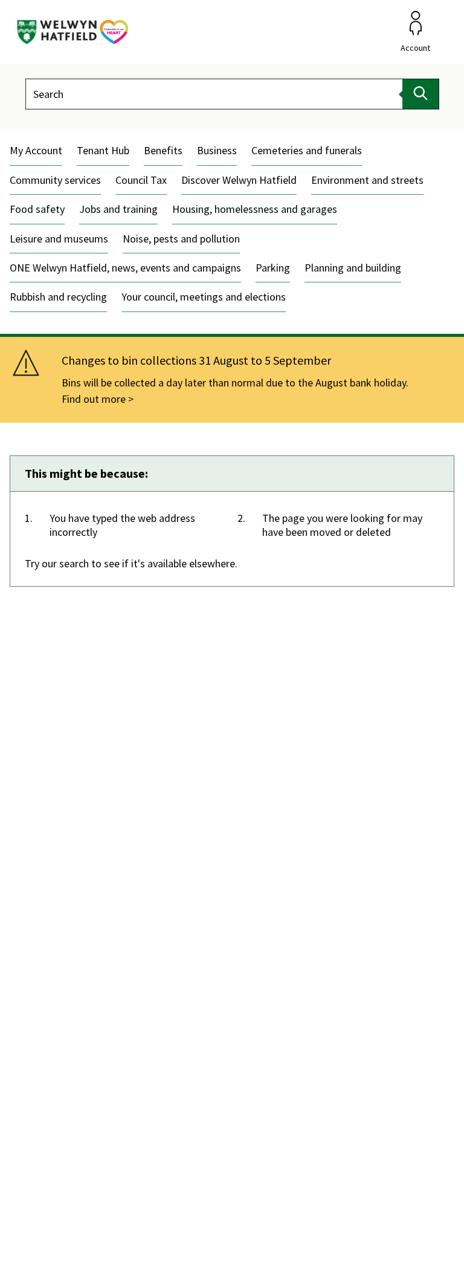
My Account (36, 150)
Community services (55, 180)
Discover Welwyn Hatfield (239, 180)
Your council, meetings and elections (203, 297)
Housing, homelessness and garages (254, 209)
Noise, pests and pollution (181, 239)
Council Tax (141, 180)
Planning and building (352, 268)
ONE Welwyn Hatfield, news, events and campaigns (125, 268)
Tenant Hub (103, 150)
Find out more (94, 399)
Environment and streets (367, 180)
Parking (273, 268)
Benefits (163, 150)
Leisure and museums (59, 239)
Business (217, 150)
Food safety (37, 209)
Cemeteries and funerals (306, 150)
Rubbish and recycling (58, 297)
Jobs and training (118, 209)
